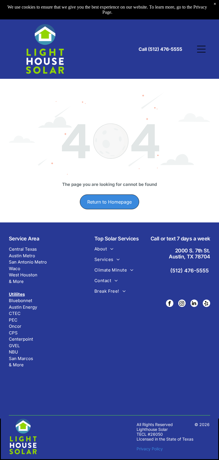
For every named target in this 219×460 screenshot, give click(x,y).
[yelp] (206, 304)
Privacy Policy (150, 448)
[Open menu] (201, 49)
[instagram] (182, 304)
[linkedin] (194, 304)
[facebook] (169, 304)
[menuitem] (118, 251)
